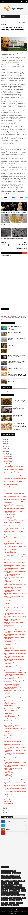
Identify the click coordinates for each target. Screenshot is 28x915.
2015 (4, 808)
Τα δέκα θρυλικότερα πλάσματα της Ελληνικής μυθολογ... (15, 789)
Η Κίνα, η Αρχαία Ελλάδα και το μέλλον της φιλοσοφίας (13, 212)
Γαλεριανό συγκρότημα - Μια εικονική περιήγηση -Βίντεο (13, 467)
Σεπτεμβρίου (7, 460)
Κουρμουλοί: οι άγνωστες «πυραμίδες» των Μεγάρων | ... (14, 547)
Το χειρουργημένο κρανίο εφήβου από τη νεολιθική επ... (14, 777)
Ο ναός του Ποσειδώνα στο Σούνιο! (12, 756)
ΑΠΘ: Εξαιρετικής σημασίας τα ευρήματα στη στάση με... (15, 594)
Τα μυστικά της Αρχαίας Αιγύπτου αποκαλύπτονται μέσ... (12, 551)
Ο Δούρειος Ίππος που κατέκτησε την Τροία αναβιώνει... (15, 585)
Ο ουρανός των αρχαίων (10, 549)
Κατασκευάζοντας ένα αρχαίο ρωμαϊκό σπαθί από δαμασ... (15, 557)
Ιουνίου (6, 465)
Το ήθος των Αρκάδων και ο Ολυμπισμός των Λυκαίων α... (15, 763)
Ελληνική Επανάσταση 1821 (18, 888)
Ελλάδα (16, 883)
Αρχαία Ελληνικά (5, 391)
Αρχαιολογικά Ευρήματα (15, 878)
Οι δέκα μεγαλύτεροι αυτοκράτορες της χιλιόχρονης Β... (13, 597)
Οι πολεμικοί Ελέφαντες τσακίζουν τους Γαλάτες (13, 623)
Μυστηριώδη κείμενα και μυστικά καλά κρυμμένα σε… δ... (13, 560)
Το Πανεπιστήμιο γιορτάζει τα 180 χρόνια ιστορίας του (14, 494)
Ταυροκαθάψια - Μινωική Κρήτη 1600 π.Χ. (14, 707)
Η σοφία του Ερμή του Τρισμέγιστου (13, 760)
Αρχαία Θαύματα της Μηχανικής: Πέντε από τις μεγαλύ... (15, 497)
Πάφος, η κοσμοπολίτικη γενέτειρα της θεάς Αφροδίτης (14, 695)
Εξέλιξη (11, 890)
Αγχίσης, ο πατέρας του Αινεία (11, 723)
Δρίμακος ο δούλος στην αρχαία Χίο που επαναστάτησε (14, 698)
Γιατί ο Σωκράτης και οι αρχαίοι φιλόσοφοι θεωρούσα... (14, 627)
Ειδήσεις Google (7, 317)
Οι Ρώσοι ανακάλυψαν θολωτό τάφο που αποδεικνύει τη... (14, 769)
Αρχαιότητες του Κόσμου (7, 880)
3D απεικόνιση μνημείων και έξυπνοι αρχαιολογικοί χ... (13, 482)
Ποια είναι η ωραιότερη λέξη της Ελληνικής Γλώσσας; (14, 786)
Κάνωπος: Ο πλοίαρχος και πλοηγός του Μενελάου (14, 526)
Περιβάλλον (4, 900)
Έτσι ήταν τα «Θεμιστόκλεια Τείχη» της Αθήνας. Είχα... (13, 473)
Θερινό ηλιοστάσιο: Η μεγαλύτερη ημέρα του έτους (15, 608)
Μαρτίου (6, 801)
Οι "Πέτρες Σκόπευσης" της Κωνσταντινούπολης (12, 238)
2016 (4, 807)
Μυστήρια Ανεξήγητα (6, 897)
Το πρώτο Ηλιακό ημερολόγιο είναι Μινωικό (15, 791)
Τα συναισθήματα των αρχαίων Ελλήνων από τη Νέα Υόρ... (15, 665)
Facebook (21, 316)
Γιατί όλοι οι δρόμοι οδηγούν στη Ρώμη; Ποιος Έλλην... (14, 614)
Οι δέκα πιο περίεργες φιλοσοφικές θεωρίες (14, 680)
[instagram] (26, 1)
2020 (4, 448)
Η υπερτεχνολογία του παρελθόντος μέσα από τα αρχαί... (14, 577)
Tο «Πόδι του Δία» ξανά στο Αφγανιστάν (14, 520)
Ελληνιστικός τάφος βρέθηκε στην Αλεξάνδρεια (12, 662)
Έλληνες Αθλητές (6, 885)
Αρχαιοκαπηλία (15, 875)
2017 (4, 453)
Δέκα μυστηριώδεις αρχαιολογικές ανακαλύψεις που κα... (12, 726)
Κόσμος (6, 22)
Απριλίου (6, 799)
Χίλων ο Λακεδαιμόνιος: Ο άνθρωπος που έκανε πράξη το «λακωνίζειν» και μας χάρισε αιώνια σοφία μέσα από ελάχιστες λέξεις (17, 375)
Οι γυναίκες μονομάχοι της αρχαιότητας (13, 469)
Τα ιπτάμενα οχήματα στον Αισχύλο (12, 670)
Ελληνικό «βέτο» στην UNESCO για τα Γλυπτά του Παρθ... (13, 605)
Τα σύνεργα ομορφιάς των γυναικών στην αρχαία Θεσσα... (14, 675)
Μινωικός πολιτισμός (6, 895)
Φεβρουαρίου (7, 803)
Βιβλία (16, 880)
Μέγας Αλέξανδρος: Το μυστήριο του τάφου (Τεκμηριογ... (14, 572)
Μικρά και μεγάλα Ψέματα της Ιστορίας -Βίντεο (13, 532)
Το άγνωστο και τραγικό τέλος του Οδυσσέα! (15, 672)
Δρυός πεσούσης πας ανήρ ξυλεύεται (13, 471)
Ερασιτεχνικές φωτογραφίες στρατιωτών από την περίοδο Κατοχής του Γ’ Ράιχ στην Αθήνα (17, 363)
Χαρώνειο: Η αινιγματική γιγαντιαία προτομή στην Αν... (15, 668)
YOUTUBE (7, 833)
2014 (4, 810)
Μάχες (9, 892)
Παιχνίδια (23, 897)
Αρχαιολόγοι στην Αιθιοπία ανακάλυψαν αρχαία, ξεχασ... (14, 660)
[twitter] (21, 1)
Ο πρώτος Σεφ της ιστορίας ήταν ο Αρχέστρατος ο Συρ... (12, 591)
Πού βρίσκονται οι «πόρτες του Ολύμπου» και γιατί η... (15, 654)
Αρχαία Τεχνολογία (6, 873)
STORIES (16, 905)
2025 (4, 439)
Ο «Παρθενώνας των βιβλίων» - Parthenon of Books (15, 538)
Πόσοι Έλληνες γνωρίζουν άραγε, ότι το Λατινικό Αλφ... (13, 745)
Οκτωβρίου (7, 458)
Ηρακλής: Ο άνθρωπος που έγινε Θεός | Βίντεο (13, 721)
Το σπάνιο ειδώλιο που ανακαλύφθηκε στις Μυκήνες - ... (14, 736)
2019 (4, 450)
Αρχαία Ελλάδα (12, 870)
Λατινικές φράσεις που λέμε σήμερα (12, 504)
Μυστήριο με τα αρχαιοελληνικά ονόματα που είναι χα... (15, 657)
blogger (24, 253)
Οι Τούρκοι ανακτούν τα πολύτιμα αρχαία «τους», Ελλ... (14, 501)
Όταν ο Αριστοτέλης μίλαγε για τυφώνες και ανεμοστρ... (14, 632)
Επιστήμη (17, 890)
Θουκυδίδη (4, 62)
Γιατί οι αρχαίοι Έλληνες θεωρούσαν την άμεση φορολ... (14, 771)
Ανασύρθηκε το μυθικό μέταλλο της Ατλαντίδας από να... (12, 688)
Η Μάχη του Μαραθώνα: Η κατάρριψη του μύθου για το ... (14, 774)
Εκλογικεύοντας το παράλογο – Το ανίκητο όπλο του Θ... (14, 766)
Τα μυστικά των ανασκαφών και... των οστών (15, 728)
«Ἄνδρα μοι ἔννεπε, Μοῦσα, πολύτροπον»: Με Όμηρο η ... (14, 754)
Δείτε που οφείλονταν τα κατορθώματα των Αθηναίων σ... (14, 635)
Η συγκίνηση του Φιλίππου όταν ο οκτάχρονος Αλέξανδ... (12, 620)
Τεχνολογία (19, 902)
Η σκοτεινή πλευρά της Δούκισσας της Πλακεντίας (13, 506)
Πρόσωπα (19, 900)
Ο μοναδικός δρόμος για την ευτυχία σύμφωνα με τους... (13, 512)
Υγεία (3, 905)
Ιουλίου (6, 463)
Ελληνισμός (4, 890)
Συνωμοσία (12, 902)
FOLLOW (23, 825)
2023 (4, 443)
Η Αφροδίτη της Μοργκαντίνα (14, 332)
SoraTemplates (9, 911)
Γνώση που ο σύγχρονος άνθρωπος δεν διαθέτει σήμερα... (14, 677)
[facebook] (19, 1)
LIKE (24, 821)
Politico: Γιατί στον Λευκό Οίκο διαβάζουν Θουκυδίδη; (14, 599)
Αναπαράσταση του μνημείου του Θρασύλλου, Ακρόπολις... (12, 541)
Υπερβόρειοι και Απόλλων (10, 710)
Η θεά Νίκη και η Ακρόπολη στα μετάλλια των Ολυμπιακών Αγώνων (11, 225)
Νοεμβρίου (7, 456)
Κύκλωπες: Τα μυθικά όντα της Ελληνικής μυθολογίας (14, 529)
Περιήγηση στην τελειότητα (10, 484)
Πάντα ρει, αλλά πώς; (9, 625)
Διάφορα (10, 883)
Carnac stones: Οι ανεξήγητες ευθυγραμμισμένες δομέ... (11, 685)
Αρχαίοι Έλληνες (16, 873)
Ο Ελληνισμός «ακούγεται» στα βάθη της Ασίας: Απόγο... (14, 569)
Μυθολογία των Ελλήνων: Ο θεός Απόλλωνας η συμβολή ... (15, 793)
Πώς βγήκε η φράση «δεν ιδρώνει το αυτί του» (15, 536)
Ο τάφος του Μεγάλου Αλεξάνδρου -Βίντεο (14, 708)
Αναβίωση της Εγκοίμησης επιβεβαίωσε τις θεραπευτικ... (14, 476)
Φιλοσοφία (9, 905)
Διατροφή (4, 883)
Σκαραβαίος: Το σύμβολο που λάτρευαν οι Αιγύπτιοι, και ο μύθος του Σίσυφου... (17, 367)
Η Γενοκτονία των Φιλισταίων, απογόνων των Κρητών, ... (15, 730)
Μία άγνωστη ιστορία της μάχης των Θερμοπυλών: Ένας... (13, 588)
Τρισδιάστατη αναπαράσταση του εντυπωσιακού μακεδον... (12, 611)
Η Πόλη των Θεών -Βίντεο (10, 648)
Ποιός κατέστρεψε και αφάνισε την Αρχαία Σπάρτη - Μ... (14, 566)
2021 (4, 446)
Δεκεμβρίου (7, 455)
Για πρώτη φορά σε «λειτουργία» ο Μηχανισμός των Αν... (12, 575)
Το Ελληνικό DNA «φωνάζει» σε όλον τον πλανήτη (14, 602)
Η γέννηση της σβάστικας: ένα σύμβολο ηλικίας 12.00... (13, 701)
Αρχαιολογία (5, 878)
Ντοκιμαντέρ (16, 897)
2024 (4, 441)
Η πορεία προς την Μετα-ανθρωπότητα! (14, 583)
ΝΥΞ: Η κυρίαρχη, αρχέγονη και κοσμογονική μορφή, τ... (15, 617)
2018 (4, 451)
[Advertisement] (14, 292)
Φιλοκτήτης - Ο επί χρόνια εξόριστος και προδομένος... (14, 516)
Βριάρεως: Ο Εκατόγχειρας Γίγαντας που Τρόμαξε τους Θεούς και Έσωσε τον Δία (17, 350)
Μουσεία (15, 895)
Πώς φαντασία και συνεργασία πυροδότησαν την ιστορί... (15, 643)
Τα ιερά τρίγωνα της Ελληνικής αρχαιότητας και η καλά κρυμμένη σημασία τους (15, 328)
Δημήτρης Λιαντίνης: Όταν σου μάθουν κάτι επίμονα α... (14, 580)
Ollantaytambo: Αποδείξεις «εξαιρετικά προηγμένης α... (14, 682)
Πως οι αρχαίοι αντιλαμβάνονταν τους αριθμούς (13, 758)
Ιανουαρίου (7, 805)
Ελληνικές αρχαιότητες (16, 885)
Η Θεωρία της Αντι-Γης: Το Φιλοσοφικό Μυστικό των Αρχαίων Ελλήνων (16, 356)
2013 (4, 812)
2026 (4, 438)
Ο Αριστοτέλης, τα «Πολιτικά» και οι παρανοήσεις (12, 640)
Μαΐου (6, 798)
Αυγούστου (7, 461)
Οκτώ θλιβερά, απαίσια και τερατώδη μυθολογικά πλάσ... (13, 715)
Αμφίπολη (4, 870)
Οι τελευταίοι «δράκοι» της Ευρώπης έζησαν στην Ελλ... (15, 651)
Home (2, 22)
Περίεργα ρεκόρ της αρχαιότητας (12, 796)
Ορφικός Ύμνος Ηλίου (9, 703)
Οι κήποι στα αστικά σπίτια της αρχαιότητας (15, 499)
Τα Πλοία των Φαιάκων (9, 514)
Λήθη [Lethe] (7, 534)
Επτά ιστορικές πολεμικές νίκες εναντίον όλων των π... (14, 742)
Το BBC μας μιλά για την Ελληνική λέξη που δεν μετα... (15, 751)
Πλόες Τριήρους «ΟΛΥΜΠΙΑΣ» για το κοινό (14, 486)
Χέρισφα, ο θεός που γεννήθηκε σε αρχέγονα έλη (15, 491)
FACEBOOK (8, 821)
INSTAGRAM (8, 829)
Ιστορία (23, 890)
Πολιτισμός (12, 900)
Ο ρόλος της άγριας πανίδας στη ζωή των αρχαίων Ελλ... (14, 638)
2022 (4, 445)
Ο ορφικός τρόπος (8, 705)
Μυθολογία (21, 895)
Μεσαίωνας (15, 892)
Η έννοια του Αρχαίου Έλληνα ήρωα (13, 524)
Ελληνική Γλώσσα (6, 888)
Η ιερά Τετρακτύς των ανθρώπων (12, 522)
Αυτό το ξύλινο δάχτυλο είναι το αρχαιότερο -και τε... (14, 509)
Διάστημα (22, 880)
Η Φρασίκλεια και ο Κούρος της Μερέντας (14, 690)
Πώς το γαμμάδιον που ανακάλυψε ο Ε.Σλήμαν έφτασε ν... (13, 544)
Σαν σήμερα (4, 902)
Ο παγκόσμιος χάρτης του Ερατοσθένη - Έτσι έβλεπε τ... (15, 479)
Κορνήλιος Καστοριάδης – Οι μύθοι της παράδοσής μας (13, 646)
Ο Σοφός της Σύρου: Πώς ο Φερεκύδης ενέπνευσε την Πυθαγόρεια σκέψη (19, 408)
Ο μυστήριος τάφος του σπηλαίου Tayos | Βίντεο (14, 783)
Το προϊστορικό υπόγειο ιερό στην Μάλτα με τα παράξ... (15, 780)
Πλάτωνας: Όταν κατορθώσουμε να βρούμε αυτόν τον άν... (14, 712)
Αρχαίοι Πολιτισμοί (6, 875)
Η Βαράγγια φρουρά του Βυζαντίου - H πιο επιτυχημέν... (14, 563)
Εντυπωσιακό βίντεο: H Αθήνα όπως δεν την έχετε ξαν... (15, 748)
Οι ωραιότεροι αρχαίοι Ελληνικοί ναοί (13, 629)
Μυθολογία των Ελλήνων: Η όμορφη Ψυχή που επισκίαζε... (14, 554)
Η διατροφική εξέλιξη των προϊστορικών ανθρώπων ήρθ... (14, 733)
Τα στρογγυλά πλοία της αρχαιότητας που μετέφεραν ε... (14, 739)
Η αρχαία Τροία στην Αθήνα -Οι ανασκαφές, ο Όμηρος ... (15, 692)
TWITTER (7, 825)
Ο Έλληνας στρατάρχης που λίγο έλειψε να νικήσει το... (14, 718)
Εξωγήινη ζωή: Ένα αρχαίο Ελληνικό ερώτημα (15, 519)
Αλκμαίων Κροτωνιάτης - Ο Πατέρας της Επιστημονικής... (13, 488)
